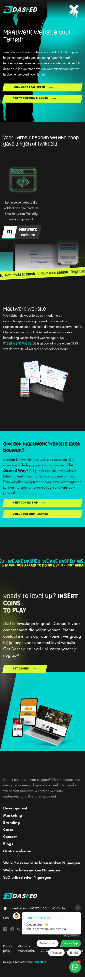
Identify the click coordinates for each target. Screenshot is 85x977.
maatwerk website (19, 343)
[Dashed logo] (20, 9)
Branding (11, 822)
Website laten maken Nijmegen (31, 870)
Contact (10, 836)
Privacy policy (7, 948)
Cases (8, 829)
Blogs (8, 843)
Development (15, 808)
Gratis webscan (17, 851)
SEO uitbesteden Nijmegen (27, 877)
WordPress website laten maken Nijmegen (41, 862)
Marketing (12, 815)
